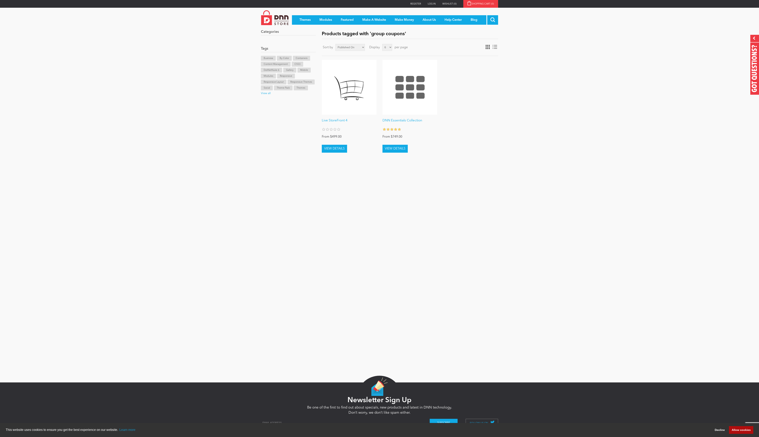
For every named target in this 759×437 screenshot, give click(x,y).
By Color (284, 58)
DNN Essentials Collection (402, 120)
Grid (487, 47)
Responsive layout (274, 82)
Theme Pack (283, 88)
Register (415, 4)
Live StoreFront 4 (334, 120)
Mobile (304, 70)
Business (268, 58)
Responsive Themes (301, 82)
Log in (432, 4)
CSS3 (297, 64)
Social (267, 88)
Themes (300, 88)
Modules (268, 76)
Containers (301, 58)
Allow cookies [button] (741, 429)
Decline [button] (720, 429)
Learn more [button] (127, 429)
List (494, 47)
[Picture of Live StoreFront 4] (349, 87)
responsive (286, 76)
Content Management (276, 64)
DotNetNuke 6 (271, 70)
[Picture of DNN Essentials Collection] (409, 87)
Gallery (290, 70)
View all (266, 93)
